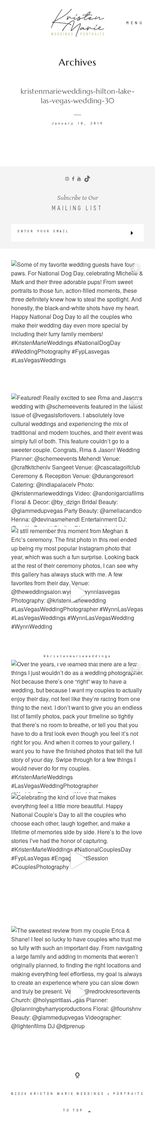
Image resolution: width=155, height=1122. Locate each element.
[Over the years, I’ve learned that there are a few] (77, 726)
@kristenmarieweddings (77, 656)
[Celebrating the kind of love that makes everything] (77, 859)
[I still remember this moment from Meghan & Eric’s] (77, 593)
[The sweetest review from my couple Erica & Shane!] (77, 992)
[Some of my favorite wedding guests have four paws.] (77, 326)
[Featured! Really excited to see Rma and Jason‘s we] (77, 460)
